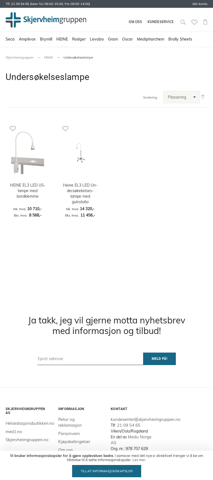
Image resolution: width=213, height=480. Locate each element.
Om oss (135, 22)
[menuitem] (10, 39)
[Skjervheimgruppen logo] (46, 19)
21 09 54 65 (128, 425)
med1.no (14, 431)
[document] (106, 465)
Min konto (199, 4)
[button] (28, 128)
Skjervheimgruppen (19, 57)
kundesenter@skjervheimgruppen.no (146, 419)
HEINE (48, 57)
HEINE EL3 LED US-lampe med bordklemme (27, 191)
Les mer (139, 460)
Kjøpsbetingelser (74, 441)
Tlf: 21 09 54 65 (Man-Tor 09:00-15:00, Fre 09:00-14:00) (48, 4)
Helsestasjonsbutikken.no (30, 423)
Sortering (150, 97)
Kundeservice (161, 22)
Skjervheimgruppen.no (27, 439)
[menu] (106, 39)
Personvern (69, 433)
